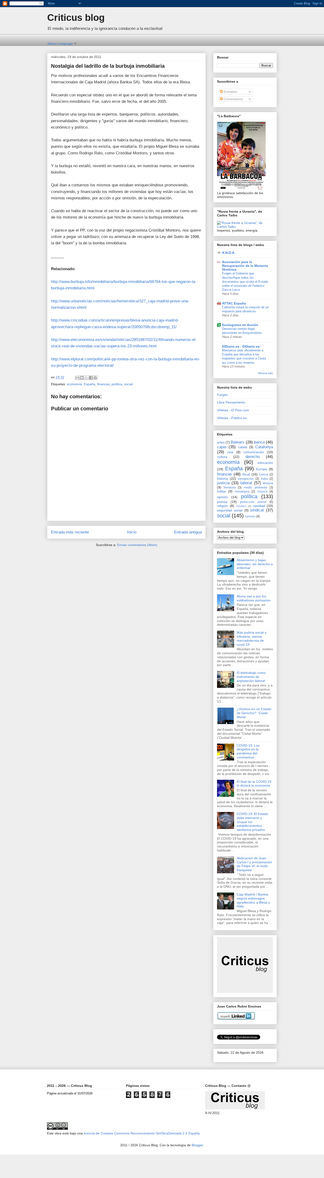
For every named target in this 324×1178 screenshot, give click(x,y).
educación (265, 463)
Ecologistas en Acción (240, 325)
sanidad (259, 506)
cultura (222, 457)
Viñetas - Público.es (232, 418)
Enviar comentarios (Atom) (137, 545)
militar (221, 491)
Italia (264, 478)
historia (222, 478)
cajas (222, 447)
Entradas (230, 92)
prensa (222, 502)
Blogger (197, 1145)
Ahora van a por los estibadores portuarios (253, 598)
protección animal (253, 502)
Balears (237, 442)
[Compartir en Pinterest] (95, 377)
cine (230, 452)
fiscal (246, 474)
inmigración (246, 478)
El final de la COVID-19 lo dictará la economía (254, 784)
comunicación (253, 452)
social (128, 384)
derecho (252, 456)
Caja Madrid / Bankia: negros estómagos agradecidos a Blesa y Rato (253, 900)
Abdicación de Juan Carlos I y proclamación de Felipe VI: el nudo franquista (254, 864)
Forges (222, 395)
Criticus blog (76, 17)
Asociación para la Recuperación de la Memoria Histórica (245, 265)
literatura (230, 487)
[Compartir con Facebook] (90, 377)
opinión (222, 497)
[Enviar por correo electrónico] (77, 377)
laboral (246, 483)
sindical (257, 510)
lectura (268, 483)
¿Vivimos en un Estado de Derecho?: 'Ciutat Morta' (254, 713)
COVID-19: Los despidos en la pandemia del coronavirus (248, 751)
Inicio (131, 532)
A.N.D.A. (228, 253)
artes (221, 442)
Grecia (263, 474)
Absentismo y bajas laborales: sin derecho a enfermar (255, 564)
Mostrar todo (265, 373)
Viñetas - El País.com (233, 410)
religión (222, 506)
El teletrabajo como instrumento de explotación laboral (251, 677)
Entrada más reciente (70, 532)
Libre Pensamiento (231, 402)
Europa (261, 469)
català (242, 447)
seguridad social (229, 510)
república (241, 506)
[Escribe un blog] (81, 377)
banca (259, 442)
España (89, 384)
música (262, 491)
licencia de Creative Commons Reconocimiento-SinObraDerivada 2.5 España (142, 1133)
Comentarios (233, 99)
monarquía (242, 491)
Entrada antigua (188, 532)
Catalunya (264, 447)
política (116, 384)
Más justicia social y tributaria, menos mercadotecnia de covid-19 (251, 638)
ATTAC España (234, 303)
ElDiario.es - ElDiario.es (241, 346)
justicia (223, 483)
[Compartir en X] (86, 377)
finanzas (103, 384)
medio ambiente (255, 487)
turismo (250, 516)
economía (74, 384)
